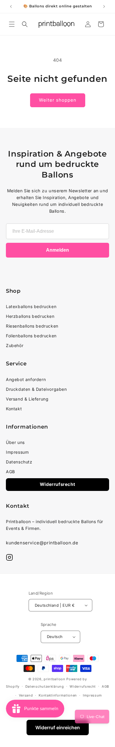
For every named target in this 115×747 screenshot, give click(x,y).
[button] (11, 24)
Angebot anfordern (26, 379)
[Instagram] (9, 557)
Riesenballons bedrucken (32, 325)
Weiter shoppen (57, 100)
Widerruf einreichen (57, 727)
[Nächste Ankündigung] (104, 6)
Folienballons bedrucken (31, 335)
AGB (10, 471)
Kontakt (14, 408)
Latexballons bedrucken (31, 306)
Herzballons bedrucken (30, 316)
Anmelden (57, 250)
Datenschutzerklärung (44, 686)
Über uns (15, 442)
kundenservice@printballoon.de (42, 543)
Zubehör (14, 345)
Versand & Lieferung (27, 398)
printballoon (54, 679)
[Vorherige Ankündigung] (10, 6)
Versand (26, 695)
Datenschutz (19, 461)
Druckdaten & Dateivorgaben (36, 389)
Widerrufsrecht (57, 484)
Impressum (17, 452)
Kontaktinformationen (58, 695)
